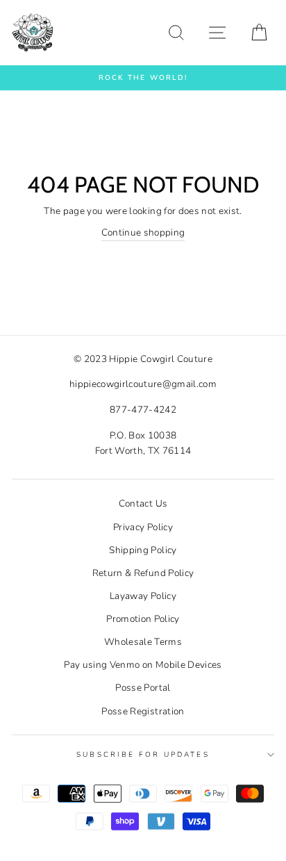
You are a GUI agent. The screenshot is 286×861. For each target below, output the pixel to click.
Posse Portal (142, 687)
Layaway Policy (143, 595)
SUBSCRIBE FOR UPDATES (142, 755)
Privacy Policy (143, 527)
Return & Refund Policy (143, 573)
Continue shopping (143, 232)
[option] (143, 77)
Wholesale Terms (143, 641)
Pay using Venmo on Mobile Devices (142, 664)
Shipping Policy (142, 550)
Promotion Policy (142, 618)
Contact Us (143, 503)
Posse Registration (142, 711)
